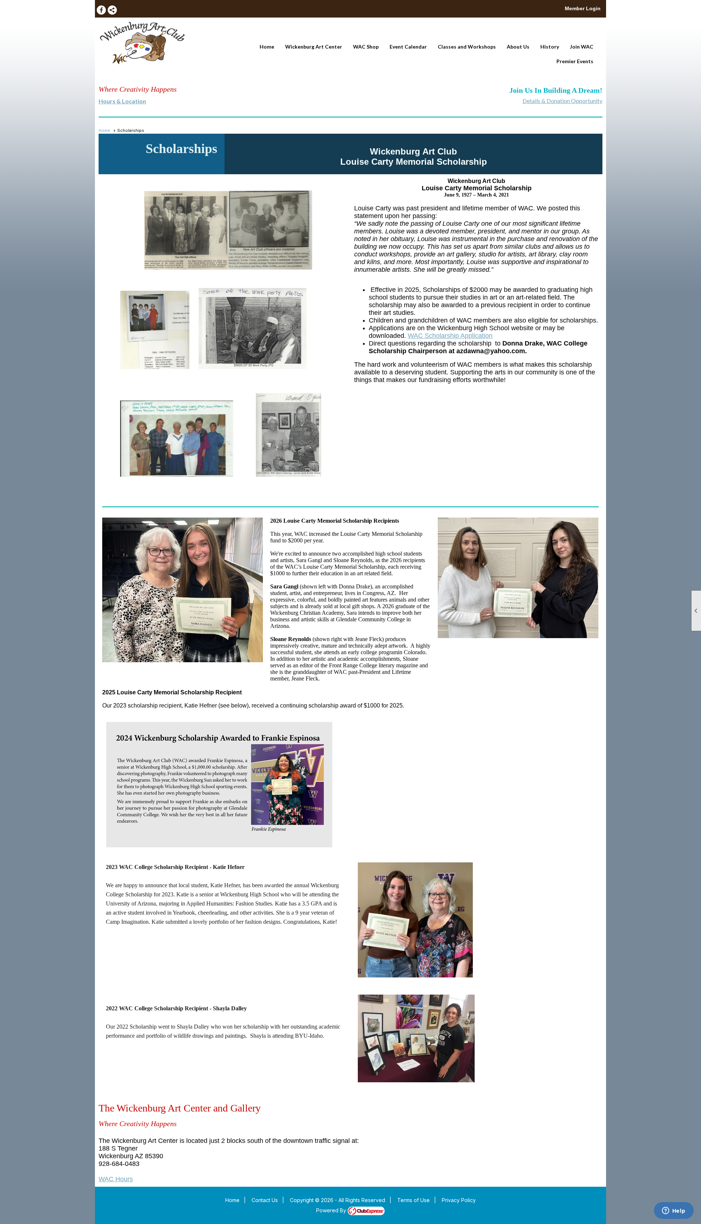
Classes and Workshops (467, 46)
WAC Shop (366, 46)
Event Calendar (408, 46)
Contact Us (265, 1200)
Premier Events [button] (574, 61)
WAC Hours (116, 1179)
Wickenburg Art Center (313, 46)
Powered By (332, 1210)
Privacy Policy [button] (459, 1200)
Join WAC (581, 46)
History (549, 46)
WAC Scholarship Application (450, 335)
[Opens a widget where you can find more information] (674, 1211)
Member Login (583, 8)
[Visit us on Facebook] (101, 10)
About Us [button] (518, 46)
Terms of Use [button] (413, 1200)
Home (267, 46)
